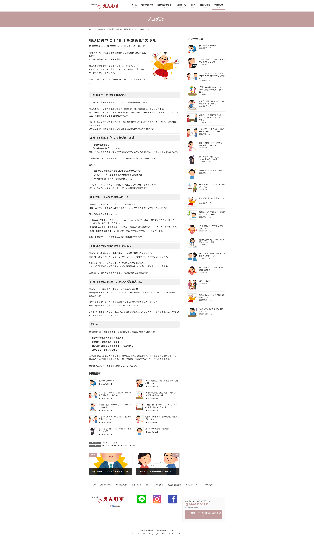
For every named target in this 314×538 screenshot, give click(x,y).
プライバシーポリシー (193, 485)
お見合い (105, 443)
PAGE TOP (305, 519)
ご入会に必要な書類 (174, 485)
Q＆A (147, 485)
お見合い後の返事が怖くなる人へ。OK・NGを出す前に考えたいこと (211, 117)
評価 (133, 446)
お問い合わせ (158, 485)
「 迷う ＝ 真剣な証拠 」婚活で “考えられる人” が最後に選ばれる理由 (212, 89)
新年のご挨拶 (204, 281)
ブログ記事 (209, 485)
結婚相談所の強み (121, 485)
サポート (116, 446)
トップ (93, 485)
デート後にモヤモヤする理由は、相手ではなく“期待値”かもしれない (212, 75)
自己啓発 (114, 443)
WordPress (144, 534)
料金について (136, 485)
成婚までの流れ (105, 485)
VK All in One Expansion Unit (173, 534)
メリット (126, 446)
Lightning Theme (156, 534)
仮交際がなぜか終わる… (108, 381)
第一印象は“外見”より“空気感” (157, 429)
